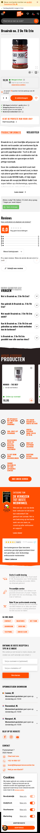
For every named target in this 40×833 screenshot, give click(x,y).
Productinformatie (11, 132)
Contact (8, 621)
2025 (12, 112)
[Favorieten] (27, 13)
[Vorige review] (3, 260)
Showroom (9, 626)
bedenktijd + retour (15, 105)
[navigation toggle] (37, 14)
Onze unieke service (20, 479)
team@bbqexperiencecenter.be (21, 765)
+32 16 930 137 (14, 761)
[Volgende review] (36, 260)
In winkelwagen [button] (31, 400)
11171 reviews (28, 542)
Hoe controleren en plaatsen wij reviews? (16, 222)
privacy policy (19, 790)
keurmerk (12, 107)
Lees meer (17, 533)
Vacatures (20, 621)
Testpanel (8, 632)
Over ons (21, 626)
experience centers (18, 85)
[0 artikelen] (3, 13)
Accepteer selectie (19, 823)
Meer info (23, 796)
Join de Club (22, 632)
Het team (33, 621)
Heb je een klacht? (15, 769)
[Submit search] (36, 21)
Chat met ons (13, 756)
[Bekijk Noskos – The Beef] (18, 384)
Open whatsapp (12, 207)
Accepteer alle (19, 828)
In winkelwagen (21, 98)
